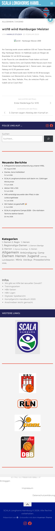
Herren (20, 256)
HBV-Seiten (10, 289)
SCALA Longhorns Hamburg (21, 3)
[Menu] (51, 3)
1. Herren (25, 242)
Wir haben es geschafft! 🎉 (15, 204)
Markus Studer (14, 34)
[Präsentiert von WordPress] (17, 517)
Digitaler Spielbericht (15, 296)
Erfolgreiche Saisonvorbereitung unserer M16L (24, 166)
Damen (8, 256)
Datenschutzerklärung (44, 495)
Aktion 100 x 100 (11, 188)
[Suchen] (48, 139)
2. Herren (7, 248)
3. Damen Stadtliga (20, 249)
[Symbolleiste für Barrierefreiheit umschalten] (50, 19)
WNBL (4, 263)
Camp (41, 252)
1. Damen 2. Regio (11, 242)
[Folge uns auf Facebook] (51, 125)
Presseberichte (42, 259)
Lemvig (43, 256)
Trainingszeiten (12, 286)
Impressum (27, 488)
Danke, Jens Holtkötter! (14, 172)
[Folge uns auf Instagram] (47, 125)
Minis (19, 259)
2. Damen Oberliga (36, 246)
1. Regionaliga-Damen (14, 245)
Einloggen (5, 481)
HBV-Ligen (10, 292)
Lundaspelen (8, 260)
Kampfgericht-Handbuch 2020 (20, 299)
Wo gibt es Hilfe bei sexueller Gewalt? (23, 283)
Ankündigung (28, 252)
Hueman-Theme (44, 517)
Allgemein (7, 21)
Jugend (19, 21)
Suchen (5, 134)
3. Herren (33, 249)
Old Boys (27, 260)
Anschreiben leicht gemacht (19, 302)
